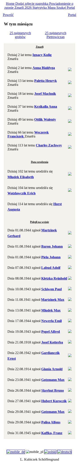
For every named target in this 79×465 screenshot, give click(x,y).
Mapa (52, 7)
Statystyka (40, 7)
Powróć (8, 15)
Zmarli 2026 (23, 7)
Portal (71, 7)
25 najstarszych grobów (20, 35)
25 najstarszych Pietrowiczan (55, 35)
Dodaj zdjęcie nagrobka (32, 3)
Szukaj (61, 7)
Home (10, 3)
